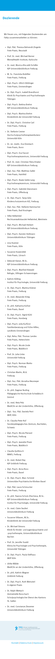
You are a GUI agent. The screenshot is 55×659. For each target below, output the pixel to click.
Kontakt (15, 643)
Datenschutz (26, 643)
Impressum (38, 643)
